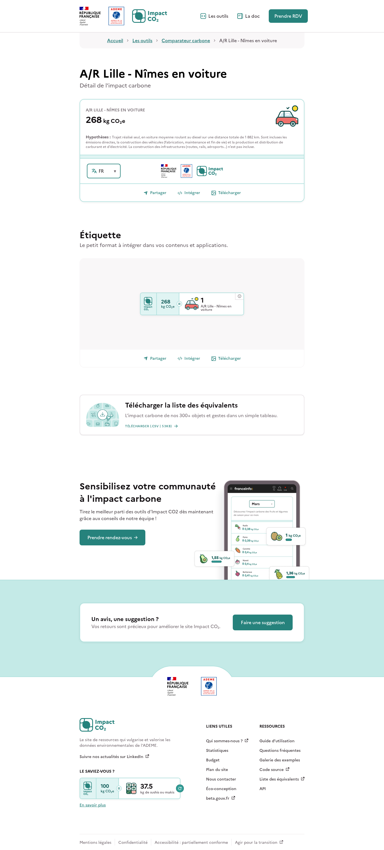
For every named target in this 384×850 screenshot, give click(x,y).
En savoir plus (93, 805)
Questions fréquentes (280, 751)
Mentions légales (95, 842)
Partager (158, 193)
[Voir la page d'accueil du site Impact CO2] (149, 16)
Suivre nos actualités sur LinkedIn (111, 757)
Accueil (115, 40)
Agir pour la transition (256, 842)
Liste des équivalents (279, 779)
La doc (252, 16)
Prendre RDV (288, 16)
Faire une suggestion (263, 622)
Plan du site (217, 770)
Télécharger (229, 193)
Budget (213, 760)
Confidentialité (133, 842)
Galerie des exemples (279, 760)
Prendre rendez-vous (109, 537)
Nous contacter (221, 779)
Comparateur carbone (186, 40)
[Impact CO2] (149, 304)
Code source (271, 770)
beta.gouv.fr (217, 798)
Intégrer (192, 193)
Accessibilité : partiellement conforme (191, 842)
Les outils (218, 16)
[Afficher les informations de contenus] (239, 296)
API (262, 789)
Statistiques (217, 751)
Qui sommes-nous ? (224, 741)
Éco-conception (221, 789)
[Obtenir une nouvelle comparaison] (180, 788)
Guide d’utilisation (277, 741)
